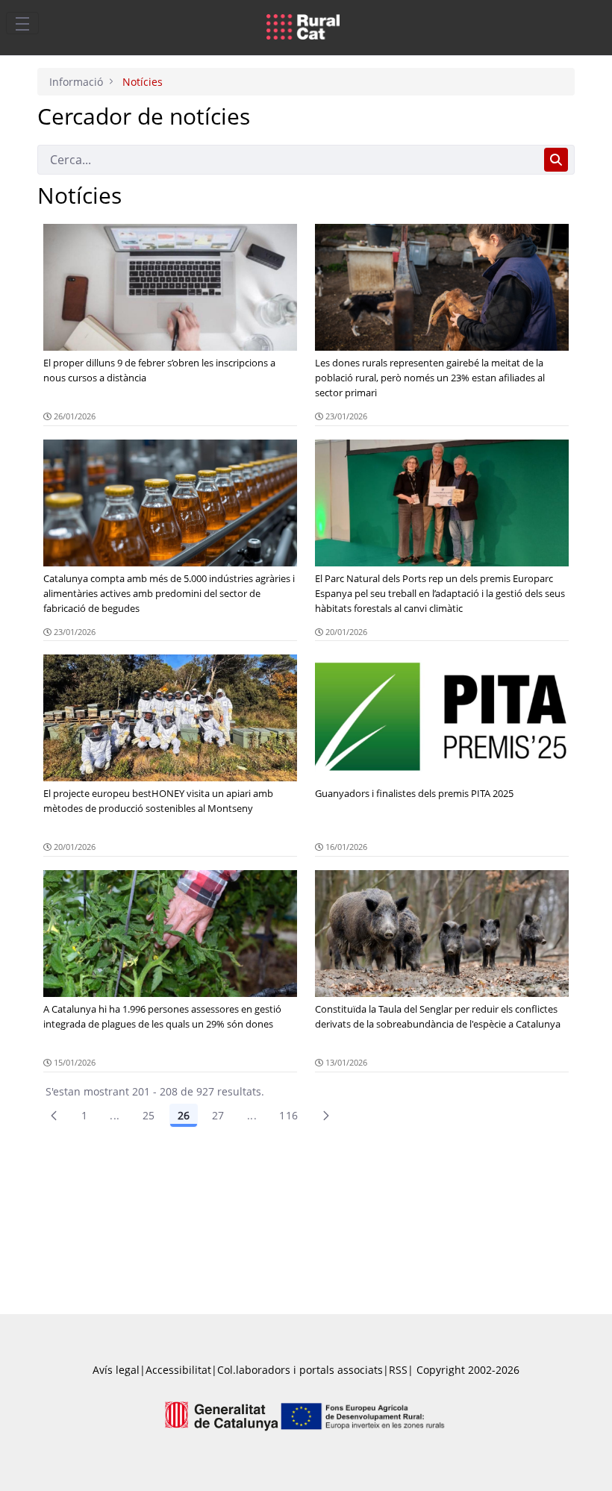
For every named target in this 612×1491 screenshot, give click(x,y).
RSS (398, 1370)
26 (184, 1115)
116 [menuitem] (288, 1115)
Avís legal (116, 1370)
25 (149, 1115)
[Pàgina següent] (326, 1116)
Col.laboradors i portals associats (300, 1370)
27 (218, 1115)
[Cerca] (556, 160)
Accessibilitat (178, 1370)
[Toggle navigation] (22, 23)
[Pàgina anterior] (53, 1116)
